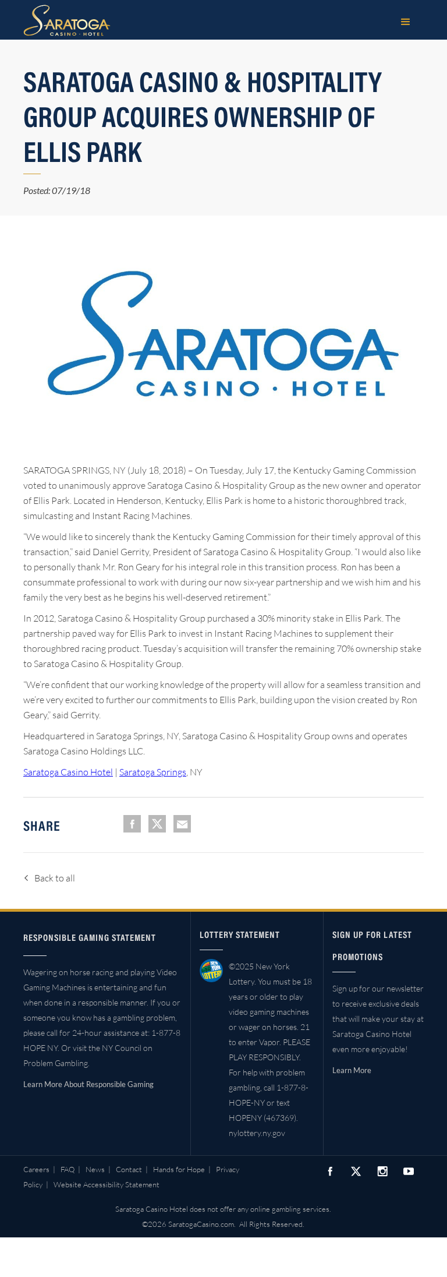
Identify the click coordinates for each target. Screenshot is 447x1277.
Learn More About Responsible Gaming (88, 1084)
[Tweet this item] (157, 823)
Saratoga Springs (152, 772)
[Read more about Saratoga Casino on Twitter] (356, 1171)
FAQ (67, 1169)
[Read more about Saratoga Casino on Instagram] (382, 1171)
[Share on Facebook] (132, 823)
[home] (67, 20)
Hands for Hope (179, 1169)
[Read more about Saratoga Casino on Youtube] (408, 1171)
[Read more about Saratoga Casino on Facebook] (330, 1171)
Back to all (54, 878)
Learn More (351, 1070)
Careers (36, 1169)
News (95, 1169)
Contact (129, 1169)
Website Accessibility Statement (106, 1184)
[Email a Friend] (182, 823)
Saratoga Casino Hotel (68, 772)
